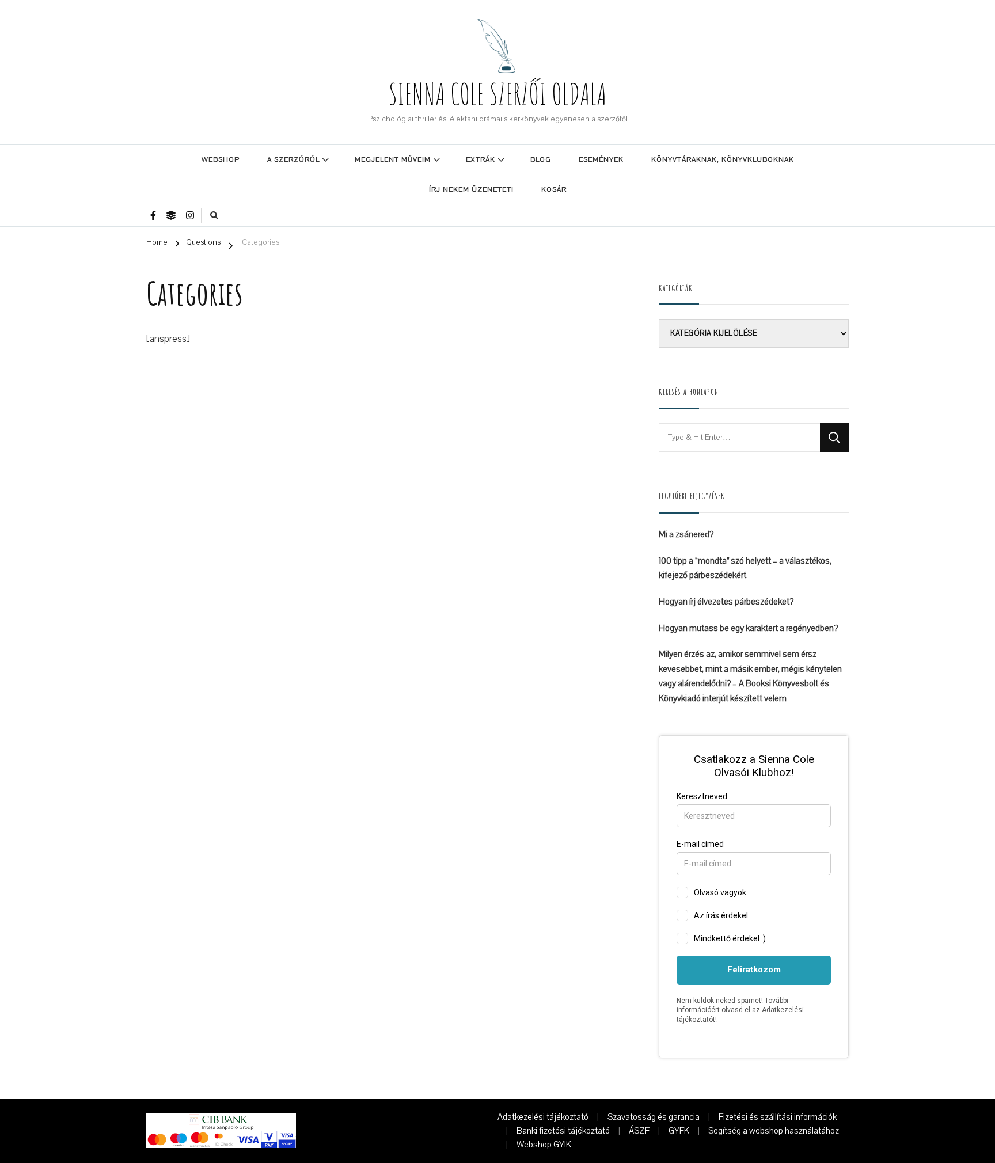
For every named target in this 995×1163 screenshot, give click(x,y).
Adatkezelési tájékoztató (543, 1117)
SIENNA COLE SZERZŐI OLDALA (497, 93)
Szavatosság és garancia (653, 1117)
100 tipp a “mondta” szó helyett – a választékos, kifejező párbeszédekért (745, 568)
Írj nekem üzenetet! (471, 189)
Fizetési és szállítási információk (778, 1117)
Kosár (554, 189)
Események (601, 159)
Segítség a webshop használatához (773, 1131)
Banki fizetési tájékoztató (563, 1131)
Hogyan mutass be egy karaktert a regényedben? (748, 628)
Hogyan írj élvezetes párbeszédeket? (726, 601)
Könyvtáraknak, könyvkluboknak (722, 159)
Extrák (480, 159)
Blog (540, 159)
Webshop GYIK (544, 1144)
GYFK (679, 1131)
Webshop (221, 159)
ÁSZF (639, 1131)
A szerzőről (293, 159)
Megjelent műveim (393, 159)
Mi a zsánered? (686, 534)
